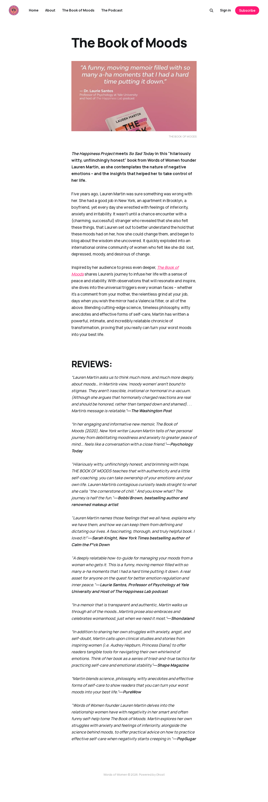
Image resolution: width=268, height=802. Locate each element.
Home (34, 10)
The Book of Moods (78, 10)
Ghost (160, 775)
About (50, 10)
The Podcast (111, 10)
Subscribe (247, 10)
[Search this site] (211, 10)
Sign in (225, 10)
